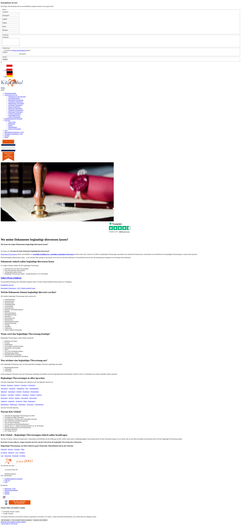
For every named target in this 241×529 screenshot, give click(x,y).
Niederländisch (34, 388)
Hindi (25, 401)
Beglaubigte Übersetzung (15, 100)
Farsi (26, 388)
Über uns (7, 120)
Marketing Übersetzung (15, 108)
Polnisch (19, 391)
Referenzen (11, 124)
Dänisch (17, 398)
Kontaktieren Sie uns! (7, 285)
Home (6, 137)
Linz (2, 456)
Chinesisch (25, 395)
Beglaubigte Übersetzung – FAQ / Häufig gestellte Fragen (18, 288)
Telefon (4, 23)
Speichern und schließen (40, 520)
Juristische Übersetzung (15, 105)
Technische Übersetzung (15, 102)
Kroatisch (10, 385)
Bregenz (10, 449)
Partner (10, 125)
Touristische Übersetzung (15, 110)
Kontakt (7, 135)
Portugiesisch (35, 391)
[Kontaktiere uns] (4, 88)
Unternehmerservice (14, 115)
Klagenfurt (8, 456)
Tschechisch (11, 391)
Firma (4, 26)
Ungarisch (24, 385)
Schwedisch (24, 398)
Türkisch (18, 395)
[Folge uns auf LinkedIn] (6, 498)
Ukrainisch (12, 388)
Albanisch (4, 401)
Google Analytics (8, 513)
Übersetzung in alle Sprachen (17, 96)
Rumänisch (26, 391)
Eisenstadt (15, 456)
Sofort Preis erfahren (11, 278)
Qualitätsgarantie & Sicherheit (13, 118)
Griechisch (11, 395)
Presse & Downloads (14, 129)
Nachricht (5, 37)
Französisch (31, 385)
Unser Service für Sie (11, 95)
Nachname (5, 15)
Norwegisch (33, 398)
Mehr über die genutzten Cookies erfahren (13, 522)
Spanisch (16, 385)
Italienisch (4, 391)
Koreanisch (4, 398)
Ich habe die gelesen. (17, 50)
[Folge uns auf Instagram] (4, 498)
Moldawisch (13, 404)
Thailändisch (20, 388)
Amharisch (11, 401)
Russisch (3, 395)
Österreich (4, 449)
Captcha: (5, 52)
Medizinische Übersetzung (16, 103)
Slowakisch (4, 388)
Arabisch (32, 395)
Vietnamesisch (39, 404)
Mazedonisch (5, 404)
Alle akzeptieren (6, 520)
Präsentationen (12, 127)
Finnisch (39, 395)
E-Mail (4, 19)
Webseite (5, 30)
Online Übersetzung (14, 117)
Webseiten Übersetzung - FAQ (14, 134)
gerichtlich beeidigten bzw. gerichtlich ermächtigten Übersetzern (53, 254)
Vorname (5, 12)
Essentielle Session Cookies (11, 511)
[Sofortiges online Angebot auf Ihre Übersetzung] (18, 504)
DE (6, 76)
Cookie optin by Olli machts (9, 523)
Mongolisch (22, 404)
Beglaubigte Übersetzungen (9, 254)
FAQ (6, 130)
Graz (16, 452)
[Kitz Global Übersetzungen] (12, 86)
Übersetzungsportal (10, 93)
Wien (22, 449)
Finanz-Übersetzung (14, 107)
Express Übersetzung (14, 113)
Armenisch (19, 401)
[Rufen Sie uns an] (2, 88)
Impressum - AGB (10, 488)
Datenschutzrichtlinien (18, 50)
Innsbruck (11, 452)
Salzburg (22, 452)
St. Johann (4, 452)
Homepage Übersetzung (15, 112)
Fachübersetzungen (14, 98)
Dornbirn (17, 449)
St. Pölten (22, 456)
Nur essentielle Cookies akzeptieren (22, 520)
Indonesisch (31, 401)
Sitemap (7, 492)
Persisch (11, 398)
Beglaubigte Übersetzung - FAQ (14, 132)
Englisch (3, 385)
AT (5, 70)
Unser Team (12, 122)
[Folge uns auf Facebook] (2, 498)
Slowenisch (30, 404)
